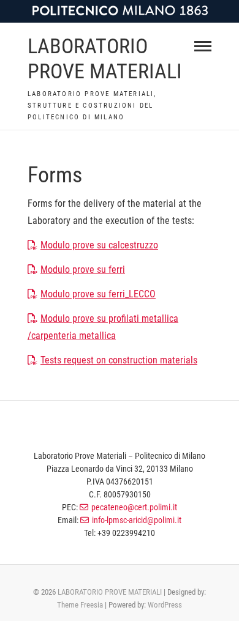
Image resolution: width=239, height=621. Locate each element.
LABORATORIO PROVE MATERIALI (105, 58)
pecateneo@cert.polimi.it (134, 507)
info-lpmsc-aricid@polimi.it (136, 520)
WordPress (165, 604)
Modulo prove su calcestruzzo (99, 245)
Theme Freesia (80, 604)
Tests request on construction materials (118, 360)
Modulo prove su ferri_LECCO (98, 294)
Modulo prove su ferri (82, 269)
